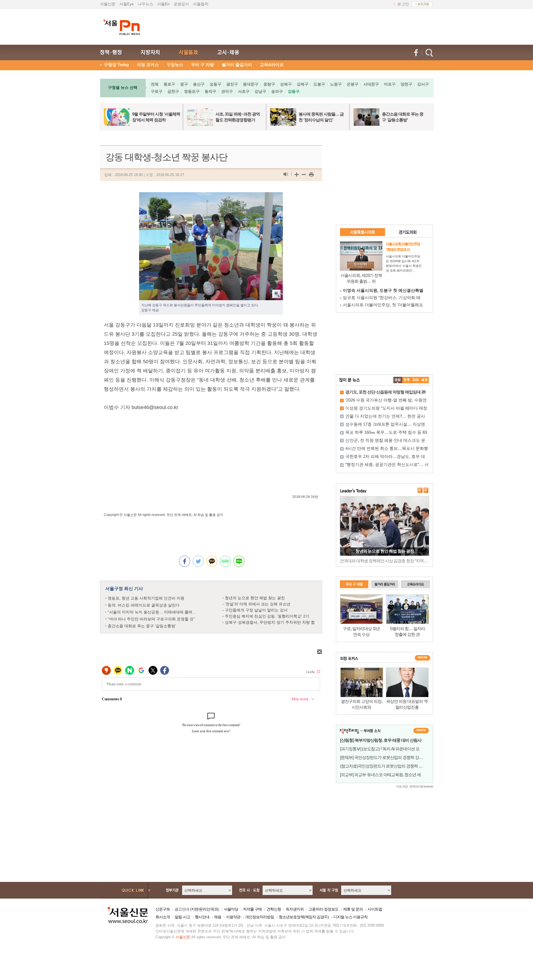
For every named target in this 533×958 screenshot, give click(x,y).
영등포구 (192, 91)
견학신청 (273, 909)
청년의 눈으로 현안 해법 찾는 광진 (255, 598)
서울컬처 (200, 4)
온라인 (204, 909)
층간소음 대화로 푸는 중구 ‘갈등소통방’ (142, 626)
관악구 (227, 91)
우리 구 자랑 (202, 64)
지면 (194, 909)
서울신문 (107, 4)
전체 (155, 84)
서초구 (244, 91)
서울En (163, 4)
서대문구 (371, 84)
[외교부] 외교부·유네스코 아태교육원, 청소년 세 (380, 774)
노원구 (336, 84)
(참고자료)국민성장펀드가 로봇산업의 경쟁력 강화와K (386, 766)
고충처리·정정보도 (323, 909)
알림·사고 (182, 917)
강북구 (302, 84)
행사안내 (202, 917)
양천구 (406, 84)
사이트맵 (375, 909)
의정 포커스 (148, 64)
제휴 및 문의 (353, 909)
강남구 (260, 91)
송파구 (277, 91)
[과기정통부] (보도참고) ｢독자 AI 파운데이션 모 (379, 748)
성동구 (215, 84)
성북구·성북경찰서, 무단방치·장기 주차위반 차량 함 (270, 622)
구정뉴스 (175, 64)
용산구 (199, 84)
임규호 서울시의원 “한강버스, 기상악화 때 (382, 297)
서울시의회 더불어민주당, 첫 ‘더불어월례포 (383, 304)
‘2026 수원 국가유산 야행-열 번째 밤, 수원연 (386, 400)
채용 (217, 917)
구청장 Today (116, 64)
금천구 (173, 91)
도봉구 (319, 84)
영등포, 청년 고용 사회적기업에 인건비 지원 (146, 598)
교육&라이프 (272, 64)
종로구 (169, 84)
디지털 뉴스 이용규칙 (350, 917)
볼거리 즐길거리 (237, 64)
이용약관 (233, 917)
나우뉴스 (145, 4)
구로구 (156, 91)
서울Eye (126, 4)
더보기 (421, 730)
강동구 (294, 91)
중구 (184, 84)
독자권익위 (295, 909)
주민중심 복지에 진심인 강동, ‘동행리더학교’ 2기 (267, 616)
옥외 (214, 909)
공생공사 (181, 4)
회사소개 (162, 917)
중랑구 (269, 84)
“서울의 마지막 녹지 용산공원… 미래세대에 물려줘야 (154, 612)
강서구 (423, 84)
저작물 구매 (252, 909)
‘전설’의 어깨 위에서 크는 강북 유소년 (257, 604)
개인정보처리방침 (259, 917)
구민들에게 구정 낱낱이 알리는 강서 (256, 610)
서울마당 (231, 909)
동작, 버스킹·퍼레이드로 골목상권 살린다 (144, 605)
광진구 (232, 84)
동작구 (210, 91)
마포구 (390, 84)
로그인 (403, 4)
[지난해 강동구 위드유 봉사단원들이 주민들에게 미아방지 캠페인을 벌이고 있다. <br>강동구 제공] (211, 196)
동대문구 (250, 84)
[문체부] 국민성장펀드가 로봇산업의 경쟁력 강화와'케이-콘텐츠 (394, 757)
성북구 (286, 84)
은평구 (352, 84)
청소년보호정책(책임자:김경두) (304, 917)
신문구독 (162, 909)
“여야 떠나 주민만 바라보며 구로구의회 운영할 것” (151, 619)
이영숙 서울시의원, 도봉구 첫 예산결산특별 (383, 290)
